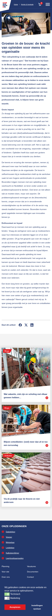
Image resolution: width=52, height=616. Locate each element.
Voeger (9, 537)
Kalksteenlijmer (12, 553)
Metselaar (10, 542)
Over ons (6, 577)
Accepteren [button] (15, 607)
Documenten (32, 572)
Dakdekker (10, 532)
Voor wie (5, 572)
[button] (7, 594)
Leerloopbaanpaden (15, 558)
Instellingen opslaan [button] (37, 607)
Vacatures (31, 566)
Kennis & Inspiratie (27, 4)
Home (16, 4)
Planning (5, 566)
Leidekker (10, 548)
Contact (30, 577)
